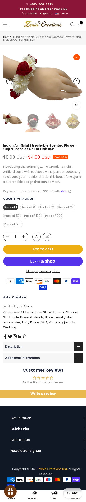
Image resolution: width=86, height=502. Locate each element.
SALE (44, 322)
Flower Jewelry (55, 317)
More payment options (43, 271)
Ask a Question (14, 297)
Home (7, 37)
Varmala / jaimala (62, 322)
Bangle (14, 317)
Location (31, 14)
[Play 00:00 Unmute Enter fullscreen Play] (43, 81)
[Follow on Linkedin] (19, 336)
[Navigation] (12, 24)
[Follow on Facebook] (5, 336)
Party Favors (31, 322)
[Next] (76, 81)
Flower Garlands (31, 317)
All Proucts (56, 312)
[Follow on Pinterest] (24, 336)
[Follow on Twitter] (10, 336)
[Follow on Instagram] (15, 336)
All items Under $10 (34, 312)
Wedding (9, 327)
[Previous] (9, 81)
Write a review (43, 393)
